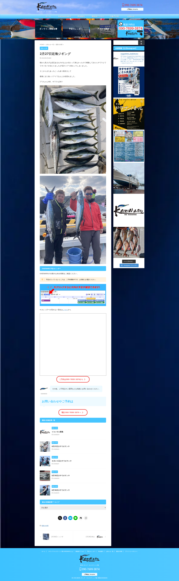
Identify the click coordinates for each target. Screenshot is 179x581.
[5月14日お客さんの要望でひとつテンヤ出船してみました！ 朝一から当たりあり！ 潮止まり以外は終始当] (128, 242)
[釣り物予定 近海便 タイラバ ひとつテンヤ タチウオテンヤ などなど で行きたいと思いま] (128, 210)
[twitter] (60, 518)
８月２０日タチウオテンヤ (62, 461)
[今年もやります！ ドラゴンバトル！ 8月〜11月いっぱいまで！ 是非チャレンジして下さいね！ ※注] (128, 114)
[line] (75, 518)
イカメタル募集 (57, 432)
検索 (141, 42)
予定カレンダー (91, 551)
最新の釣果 (45, 525)
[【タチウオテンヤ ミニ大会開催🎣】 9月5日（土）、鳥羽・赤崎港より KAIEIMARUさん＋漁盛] (128, 82)
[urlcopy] (86, 518)
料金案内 (100, 551)
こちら (65, 310)
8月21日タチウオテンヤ (61, 446)
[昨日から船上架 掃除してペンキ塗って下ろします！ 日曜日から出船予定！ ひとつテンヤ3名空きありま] (128, 178)
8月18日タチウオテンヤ (61, 490)
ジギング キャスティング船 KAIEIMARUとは (60, 551)
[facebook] (65, 518)
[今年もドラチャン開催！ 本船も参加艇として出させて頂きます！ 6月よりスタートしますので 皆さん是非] (128, 146)
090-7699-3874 (133, 5)
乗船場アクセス (80, 551)
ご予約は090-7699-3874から (71, 379)
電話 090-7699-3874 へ (71, 412)
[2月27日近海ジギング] (70, 518)
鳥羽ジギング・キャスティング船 (89, 565)
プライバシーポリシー (131, 551)
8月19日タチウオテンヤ (61, 475)
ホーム (43, 551)
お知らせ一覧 (109, 551)
